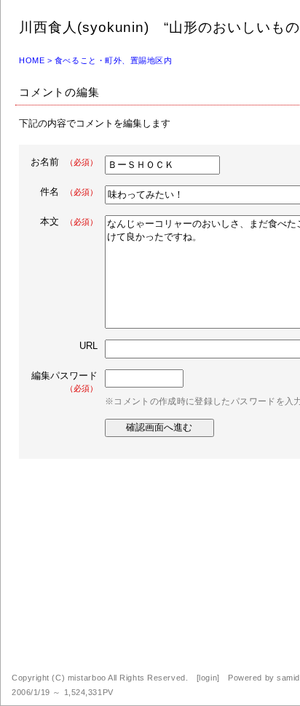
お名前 (64, 161)
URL (88, 345)
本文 (69, 221)
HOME (31, 60)
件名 (69, 191)
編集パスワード (64, 381)
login (208, 677)
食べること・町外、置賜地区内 (114, 60)
